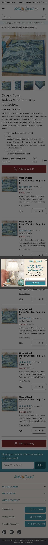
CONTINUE (35, 283)
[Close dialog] (45, 260)
